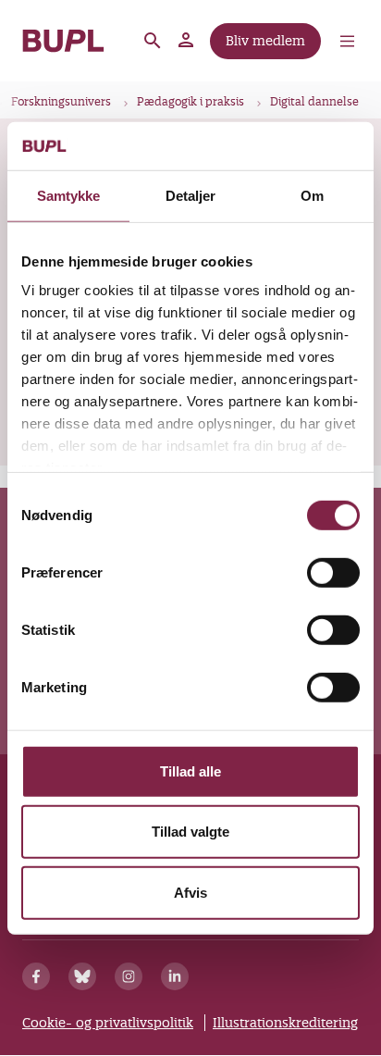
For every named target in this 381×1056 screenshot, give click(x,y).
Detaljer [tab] (191, 196)
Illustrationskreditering (285, 1022)
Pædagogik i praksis (190, 101)
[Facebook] (36, 976)
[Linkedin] (175, 976)
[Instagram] (128, 976)
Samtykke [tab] (69, 196)
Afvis (190, 893)
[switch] (333, 573)
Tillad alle (190, 771)
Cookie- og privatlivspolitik (107, 1022)
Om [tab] (312, 196)
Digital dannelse (314, 101)
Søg (152, 41)
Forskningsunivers (61, 101)
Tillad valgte (190, 831)
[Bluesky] (82, 976)
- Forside (63, 41)
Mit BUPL (186, 41)
